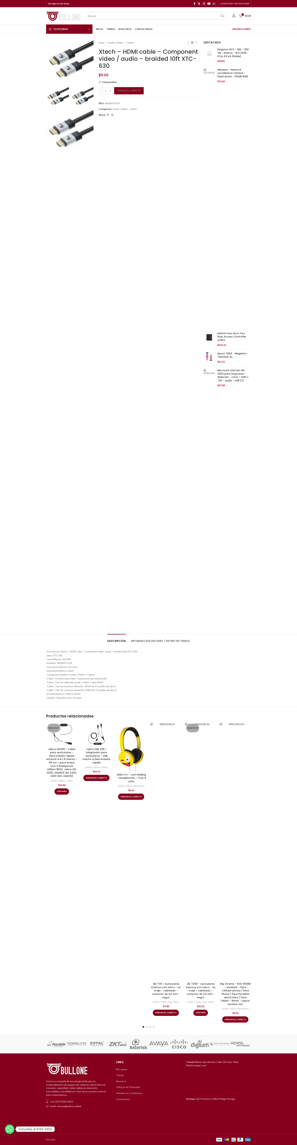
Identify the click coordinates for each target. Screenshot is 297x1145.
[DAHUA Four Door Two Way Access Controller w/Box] (209, 339)
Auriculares (139, 785)
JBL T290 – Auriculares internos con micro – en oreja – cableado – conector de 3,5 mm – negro (201, 990)
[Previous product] (188, 43)
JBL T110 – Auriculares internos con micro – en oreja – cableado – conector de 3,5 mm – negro (166, 990)
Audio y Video (115, 42)
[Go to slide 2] (147, 1027)
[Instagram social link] (204, 3)
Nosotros (121, 1081)
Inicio (101, 42)
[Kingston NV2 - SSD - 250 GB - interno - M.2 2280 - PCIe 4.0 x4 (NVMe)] (209, 55)
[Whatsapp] (9, 1129)
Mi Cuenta (121, 1069)
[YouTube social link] (209, 3)
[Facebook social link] (194, 3)
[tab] (116, 639)
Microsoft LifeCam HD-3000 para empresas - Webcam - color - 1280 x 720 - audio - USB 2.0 (232, 375)
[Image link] (67, 1068)
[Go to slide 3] (150, 1027)
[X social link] (199, 3)
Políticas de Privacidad (128, 1087)
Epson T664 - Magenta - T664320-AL (232, 355)
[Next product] (196, 43)
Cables (130, 42)
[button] (50, 1044)
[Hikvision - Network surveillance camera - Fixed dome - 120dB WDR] (209, 197)
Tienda (120, 1075)
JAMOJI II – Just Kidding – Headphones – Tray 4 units (131, 778)
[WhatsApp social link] (214, 3)
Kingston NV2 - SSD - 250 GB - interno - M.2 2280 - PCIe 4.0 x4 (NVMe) (233, 53)
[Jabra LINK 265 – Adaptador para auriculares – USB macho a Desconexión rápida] (96, 734)
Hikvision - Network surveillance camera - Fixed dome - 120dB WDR (232, 73)
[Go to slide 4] (154, 1027)
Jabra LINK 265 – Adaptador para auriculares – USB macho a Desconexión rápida (96, 755)
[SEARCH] (222, 16)
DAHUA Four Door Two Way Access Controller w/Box (231, 337)
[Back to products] (192, 43)
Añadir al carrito (129, 90)
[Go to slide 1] (143, 1027)
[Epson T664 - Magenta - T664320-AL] (209, 357)
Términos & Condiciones (129, 1093)
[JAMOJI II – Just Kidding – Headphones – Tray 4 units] (131, 746)
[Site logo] (64, 15)
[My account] (233, 15)
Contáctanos (123, 1099)
